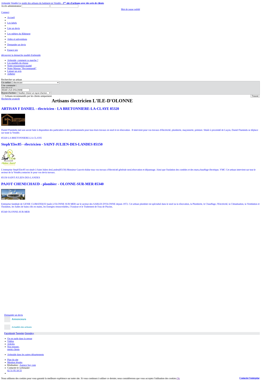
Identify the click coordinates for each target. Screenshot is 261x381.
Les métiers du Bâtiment (18, 33)
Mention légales (14, 362)
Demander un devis (16, 44)
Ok (178, 378)
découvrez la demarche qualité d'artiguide (21, 55)
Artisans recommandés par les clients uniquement (28, 96)
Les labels (12, 23)
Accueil (11, 17)
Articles (11, 344)
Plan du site (12, 359)
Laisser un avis (14, 71)
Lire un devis (13, 28)
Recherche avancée (10, 98)
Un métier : (7, 82)
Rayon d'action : (9, 93)
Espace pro (12, 50)
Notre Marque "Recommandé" (22, 68)
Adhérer (11, 74)
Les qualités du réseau (17, 63)
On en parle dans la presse (19, 338)
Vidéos (10, 341)
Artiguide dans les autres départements (25, 354)
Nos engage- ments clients (13, 348)
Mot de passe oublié (130, 9)
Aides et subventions (17, 39)
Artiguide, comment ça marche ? (22, 60)
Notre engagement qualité (19, 65)
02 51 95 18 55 (14, 370)
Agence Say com (27, 365)
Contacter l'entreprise (249, 378)
